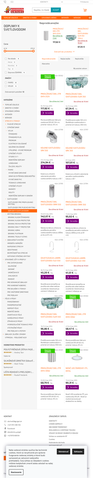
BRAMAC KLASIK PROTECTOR (19, 220)
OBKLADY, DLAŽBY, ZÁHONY (15, 334)
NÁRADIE (8, 118)
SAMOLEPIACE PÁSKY (15, 318)
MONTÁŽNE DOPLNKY (17, 160)
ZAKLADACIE (13, 276)
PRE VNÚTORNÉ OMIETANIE (17, 292)
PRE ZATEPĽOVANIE (14, 263)
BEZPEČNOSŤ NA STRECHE (17, 253)
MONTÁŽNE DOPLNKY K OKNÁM (20, 196)
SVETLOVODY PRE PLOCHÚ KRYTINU (21, 207)
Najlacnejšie (65, 59)
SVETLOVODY (12, 199)
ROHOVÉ (11, 279)
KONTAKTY (44, 2)
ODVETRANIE (12, 250)
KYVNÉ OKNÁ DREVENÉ (17, 173)
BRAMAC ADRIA (14, 230)
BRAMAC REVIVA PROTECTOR (19, 224)
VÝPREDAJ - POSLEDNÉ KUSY (16, 337)
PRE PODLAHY (12, 295)
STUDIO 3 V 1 (13, 157)
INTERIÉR (8, 114)
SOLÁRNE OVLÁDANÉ (17, 147)
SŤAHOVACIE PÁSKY (14, 321)
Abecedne (46, 64)
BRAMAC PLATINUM (15, 233)
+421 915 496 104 (14, 425)
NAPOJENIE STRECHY (15, 246)
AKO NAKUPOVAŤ (55, 445)
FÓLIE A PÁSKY (10, 298)
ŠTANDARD (13, 134)
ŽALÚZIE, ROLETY (15, 166)
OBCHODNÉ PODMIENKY (58, 427)
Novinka (12, 65)
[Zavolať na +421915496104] (7, 2)
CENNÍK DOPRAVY (55, 424)
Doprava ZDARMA (16, 72)
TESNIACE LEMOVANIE (17, 183)
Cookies (52, 439)
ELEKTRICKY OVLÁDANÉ (18, 144)
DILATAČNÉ (12, 266)
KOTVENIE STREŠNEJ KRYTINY (18, 256)
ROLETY (12, 192)
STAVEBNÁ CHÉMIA (12, 111)
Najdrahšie (79, 59)
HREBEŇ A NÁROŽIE (15, 243)
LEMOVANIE (13, 163)
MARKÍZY (12, 189)
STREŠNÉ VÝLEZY (15, 153)
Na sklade (13, 59)
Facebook (11, 428)
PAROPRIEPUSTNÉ (14, 305)
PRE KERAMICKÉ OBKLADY (17, 282)
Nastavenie (16, 472)
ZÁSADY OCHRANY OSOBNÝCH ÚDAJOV (63, 433)
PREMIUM (12, 140)
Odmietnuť (63, 451)
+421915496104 (13, 435)
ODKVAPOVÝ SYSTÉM (15, 240)
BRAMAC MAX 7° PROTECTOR (19, 227)
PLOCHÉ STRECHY (14, 124)
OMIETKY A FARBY (12, 108)
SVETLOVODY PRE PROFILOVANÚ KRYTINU (20, 203)
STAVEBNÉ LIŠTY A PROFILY (15, 259)
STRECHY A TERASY (12, 121)
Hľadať (56, 10)
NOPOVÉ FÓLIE (13, 308)
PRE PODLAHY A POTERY (16, 331)
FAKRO (12, 82)
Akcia (11, 62)
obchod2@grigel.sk (14, 421)
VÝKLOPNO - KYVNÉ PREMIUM (20, 150)
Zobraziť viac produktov (63, 52)
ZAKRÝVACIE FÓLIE (14, 315)
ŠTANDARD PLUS (15, 137)
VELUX (12, 86)
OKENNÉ (11, 269)
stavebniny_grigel (14, 432)
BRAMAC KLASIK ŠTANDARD (18, 217)
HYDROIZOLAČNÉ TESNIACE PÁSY (20, 324)
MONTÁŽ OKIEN (13, 311)
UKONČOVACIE (13, 272)
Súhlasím (78, 451)
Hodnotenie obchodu (57, 442)
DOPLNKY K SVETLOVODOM (18, 211)
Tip (10, 69)
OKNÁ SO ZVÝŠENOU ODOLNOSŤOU (22, 176)
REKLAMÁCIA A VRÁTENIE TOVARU (62, 430)
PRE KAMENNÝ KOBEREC (16, 285)
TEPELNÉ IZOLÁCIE (12, 105)
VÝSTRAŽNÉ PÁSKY (14, 328)
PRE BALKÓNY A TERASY (16, 289)
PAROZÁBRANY (13, 302)
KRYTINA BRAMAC (14, 214)
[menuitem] (10, 18)
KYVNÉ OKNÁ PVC (15, 179)
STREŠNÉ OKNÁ (13, 127)
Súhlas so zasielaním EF (58, 436)
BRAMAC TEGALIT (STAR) (17, 237)
